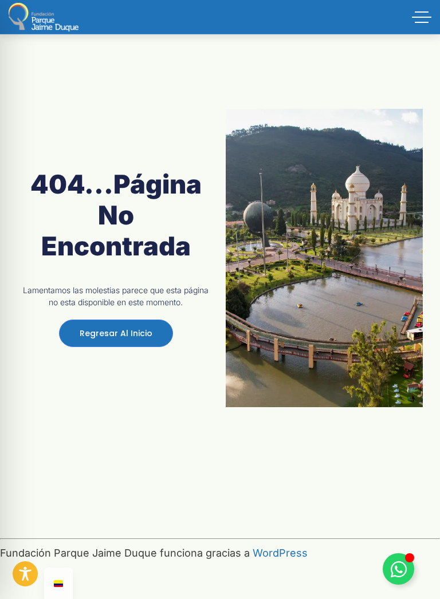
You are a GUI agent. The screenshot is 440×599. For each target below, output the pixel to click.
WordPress (280, 553)
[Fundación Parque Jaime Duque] (43, 17)
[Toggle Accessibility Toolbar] (25, 574)
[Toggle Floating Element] (398, 569)
